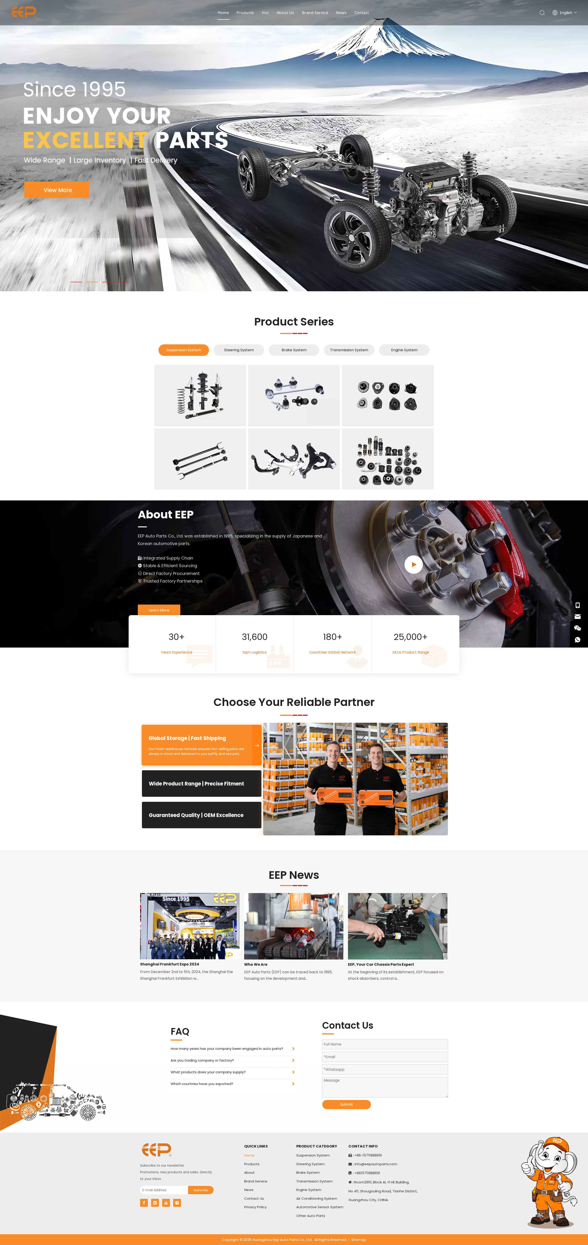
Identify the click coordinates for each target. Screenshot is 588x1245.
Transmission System (349, 350)
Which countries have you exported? (202, 1083)
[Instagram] (177, 1203)
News (341, 12)
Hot (265, 12)
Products (245, 12)
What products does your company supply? (208, 1072)
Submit (346, 1104)
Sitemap (358, 1239)
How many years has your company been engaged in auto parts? (227, 1048)
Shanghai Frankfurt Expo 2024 (169, 964)
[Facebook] (144, 1203)
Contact (361, 12)
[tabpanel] (294, 145)
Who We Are (255, 964)
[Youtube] (166, 1203)
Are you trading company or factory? (202, 1060)
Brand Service (315, 12)
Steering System (239, 350)
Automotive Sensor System (319, 1207)
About (249, 1172)
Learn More (159, 610)
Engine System (404, 350)
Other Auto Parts (310, 1215)
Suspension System (184, 350)
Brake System (294, 350)
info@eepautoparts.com (376, 1164)
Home (223, 12)
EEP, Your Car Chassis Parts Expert (381, 964)
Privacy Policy (255, 1207)
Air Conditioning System (316, 1198)
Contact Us (254, 1198)
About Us (285, 12)
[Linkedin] (155, 1203)
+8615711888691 (367, 1173)
